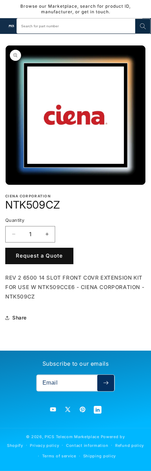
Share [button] (19, 318)
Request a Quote (39, 255)
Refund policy (129, 445)
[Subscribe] (105, 383)
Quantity (14, 220)
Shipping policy (99, 456)
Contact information (87, 445)
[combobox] (80, 26)
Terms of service (59, 456)
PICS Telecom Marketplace (72, 436)
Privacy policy (44, 445)
